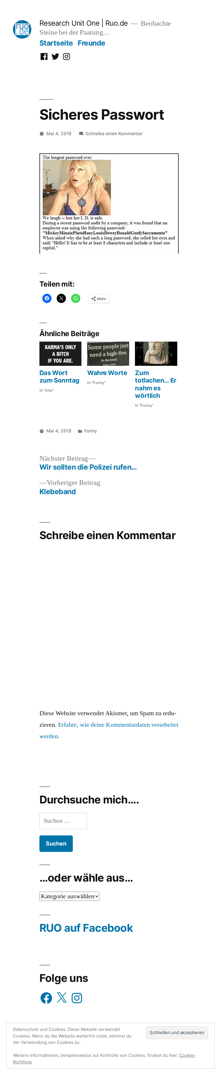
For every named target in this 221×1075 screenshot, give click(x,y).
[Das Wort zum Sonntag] (60, 354)
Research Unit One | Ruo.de (83, 23)
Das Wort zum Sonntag (59, 376)
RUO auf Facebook (86, 927)
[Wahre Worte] (108, 354)
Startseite (56, 43)
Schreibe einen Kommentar (114, 133)
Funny (90, 431)
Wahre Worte (107, 372)
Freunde (91, 43)
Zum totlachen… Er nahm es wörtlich (155, 384)
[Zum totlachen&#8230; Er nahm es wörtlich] (156, 354)
